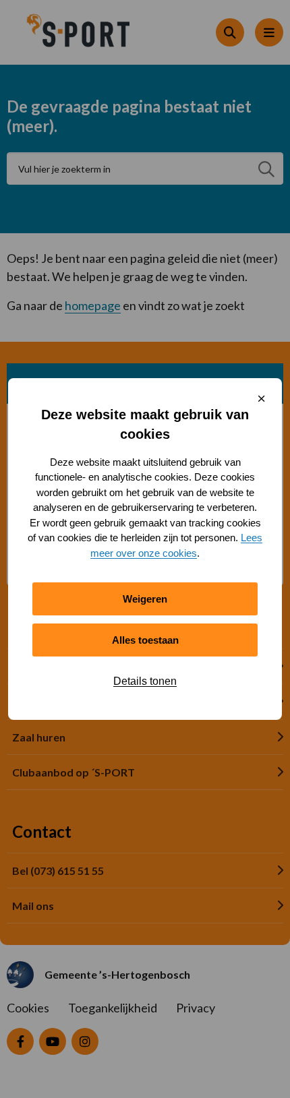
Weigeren (145, 599)
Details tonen (145, 681)
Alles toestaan (145, 640)
